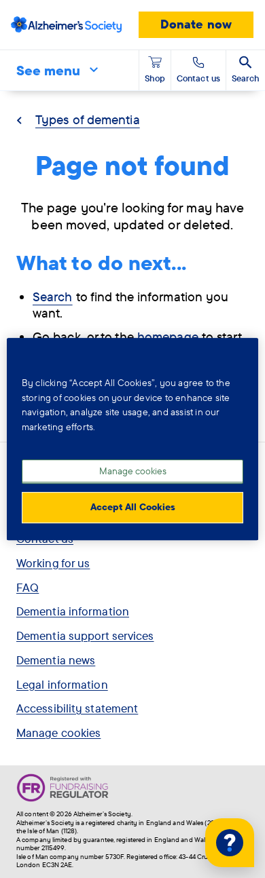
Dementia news (55, 660)
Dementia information (72, 611)
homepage (167, 336)
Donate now (196, 24)
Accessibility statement (77, 708)
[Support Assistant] (229, 842)
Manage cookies (58, 732)
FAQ (27, 587)
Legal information (62, 684)
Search (53, 296)
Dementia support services (85, 635)
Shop (155, 78)
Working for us (53, 563)
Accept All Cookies (132, 507)
